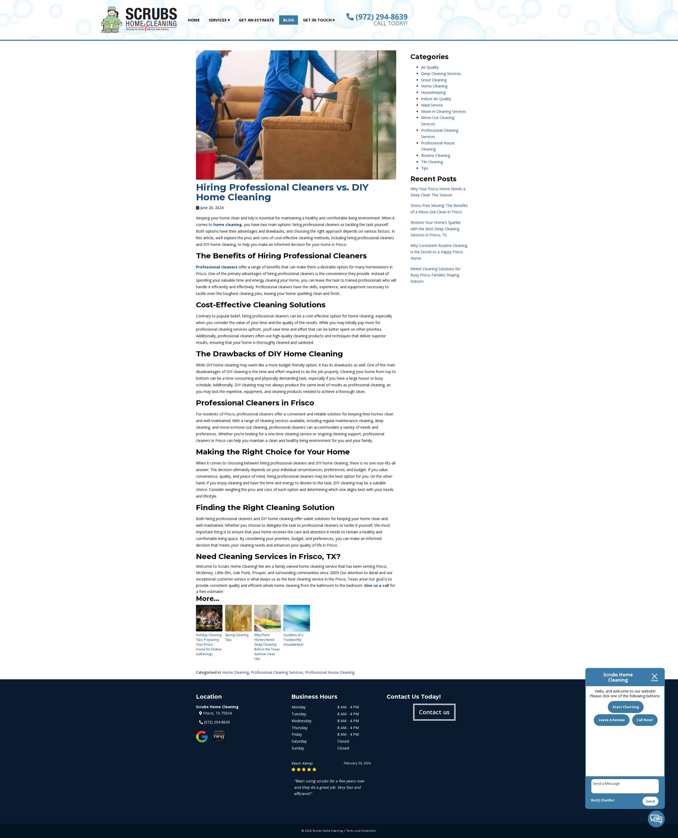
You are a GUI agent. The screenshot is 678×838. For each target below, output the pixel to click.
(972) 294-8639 (381, 16)
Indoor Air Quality (436, 98)
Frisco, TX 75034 (217, 713)
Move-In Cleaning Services (443, 111)
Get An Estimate (256, 20)
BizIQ (595, 800)
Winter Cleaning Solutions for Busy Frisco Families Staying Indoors (435, 275)
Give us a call (376, 585)
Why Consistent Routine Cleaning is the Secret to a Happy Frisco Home (439, 252)
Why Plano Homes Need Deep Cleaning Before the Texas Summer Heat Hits (267, 647)
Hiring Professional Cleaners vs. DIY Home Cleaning (282, 192)
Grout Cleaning (434, 79)
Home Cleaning (235, 672)
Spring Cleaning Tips (236, 637)
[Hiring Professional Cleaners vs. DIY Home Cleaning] (296, 176)
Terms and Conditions (361, 830)
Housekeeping (433, 92)
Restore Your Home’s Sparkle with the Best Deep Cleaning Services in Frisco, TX (436, 229)
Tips (424, 168)
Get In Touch (317, 20)
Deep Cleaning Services (441, 73)
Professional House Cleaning (329, 672)
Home (194, 20)
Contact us (434, 712)
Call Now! (645, 719)
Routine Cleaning (435, 155)
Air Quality (430, 67)
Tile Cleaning (432, 161)
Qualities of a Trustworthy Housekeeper (293, 640)
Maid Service (432, 105)
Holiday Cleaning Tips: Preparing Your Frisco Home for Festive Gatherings (209, 644)
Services (218, 20)
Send (650, 801)
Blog (288, 20)
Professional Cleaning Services (277, 672)
